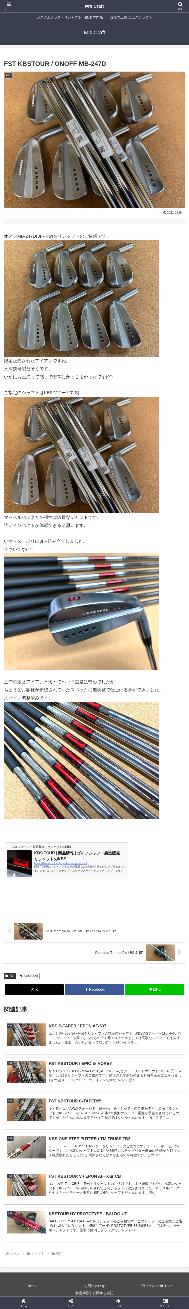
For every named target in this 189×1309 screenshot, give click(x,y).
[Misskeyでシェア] (157, 1257)
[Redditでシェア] (115, 1271)
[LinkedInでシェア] (115, 1284)
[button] (174, 888)
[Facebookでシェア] (31, 1271)
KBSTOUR (31, 976)
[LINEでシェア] (31, 1284)
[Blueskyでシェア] (115, 1257)
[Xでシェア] (31, 1257)
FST (12, 976)
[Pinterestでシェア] (73, 1284)
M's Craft (94, 6)
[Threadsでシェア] (73, 1271)
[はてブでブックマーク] (157, 1271)
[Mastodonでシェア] (73, 1257)
